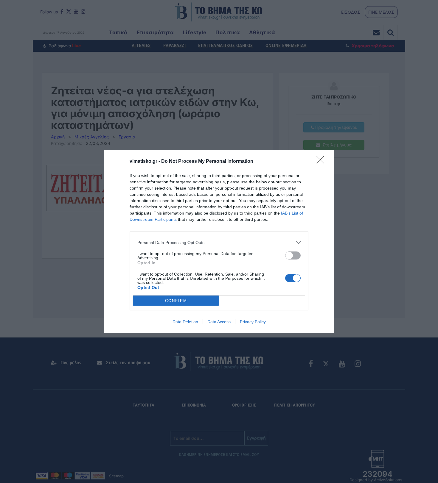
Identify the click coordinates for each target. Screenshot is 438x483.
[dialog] (219, 241)
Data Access (219, 321)
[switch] (293, 255)
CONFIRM (176, 300)
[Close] (322, 161)
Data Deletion (185, 321)
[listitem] (219, 242)
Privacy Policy (253, 321)
